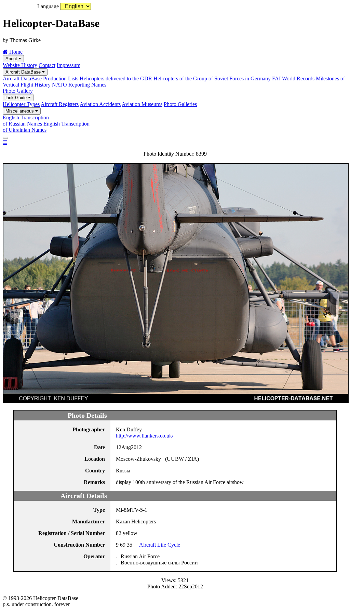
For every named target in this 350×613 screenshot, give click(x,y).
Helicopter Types (21, 104)
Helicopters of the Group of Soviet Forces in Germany (212, 78)
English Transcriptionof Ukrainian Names (46, 127)
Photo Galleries (180, 104)
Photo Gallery (18, 91)
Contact (47, 65)
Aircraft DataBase (23, 72)
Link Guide (16, 97)
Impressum (68, 65)
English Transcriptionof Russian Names (26, 121)
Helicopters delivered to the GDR (116, 78)
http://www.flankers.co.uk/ (144, 436)
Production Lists (60, 78)
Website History (20, 65)
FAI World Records (293, 78)
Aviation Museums (142, 104)
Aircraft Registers (60, 104)
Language (48, 6)
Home (15, 52)
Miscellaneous (20, 111)
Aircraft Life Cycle (159, 545)
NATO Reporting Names (79, 85)
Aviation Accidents (100, 104)
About (11, 58)
